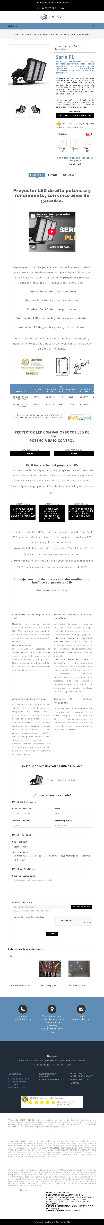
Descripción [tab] (36, 175)
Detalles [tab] (52, 175)
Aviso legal (13, 1084)
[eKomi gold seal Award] (24, 1099)
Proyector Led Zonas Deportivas (75, 115)
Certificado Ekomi (16, 1087)
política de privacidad (33, 917)
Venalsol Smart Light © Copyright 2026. (52, 1222)
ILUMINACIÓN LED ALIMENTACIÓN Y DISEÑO (81, 1074)
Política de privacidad (18, 1079)
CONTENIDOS (15, 1074)
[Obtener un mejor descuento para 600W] (29, 373)
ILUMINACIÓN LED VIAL (80, 1079)
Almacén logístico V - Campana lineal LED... (50, 986)
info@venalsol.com (81, 1019)
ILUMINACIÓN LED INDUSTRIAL (47, 1075)
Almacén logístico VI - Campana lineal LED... (79, 986)
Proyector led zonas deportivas (60, 780)
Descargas (68, 175)
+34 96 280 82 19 (23, 1019)
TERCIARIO (74, 1083)
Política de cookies (17, 1081)
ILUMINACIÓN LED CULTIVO (51, 1079)
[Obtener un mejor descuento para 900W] (35, 373)
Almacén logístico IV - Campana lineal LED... (21, 986)
